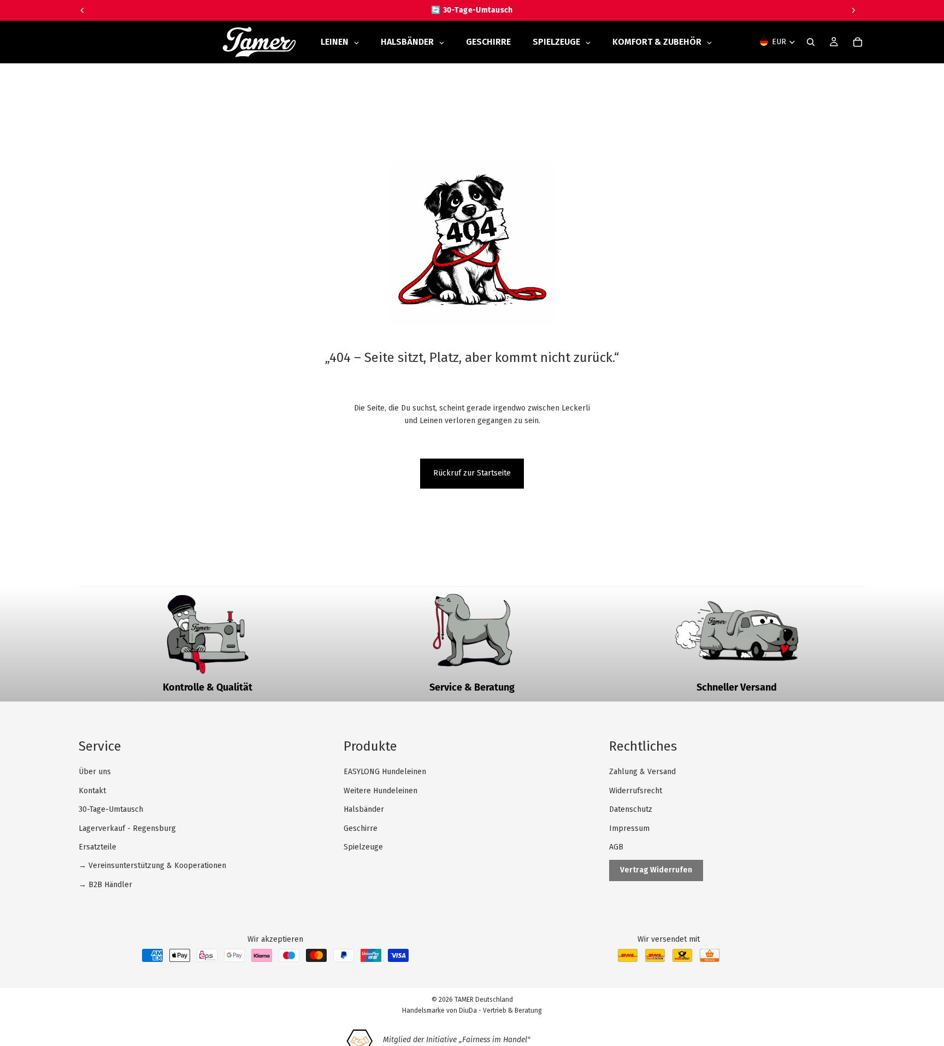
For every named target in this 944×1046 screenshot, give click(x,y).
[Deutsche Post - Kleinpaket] (682, 959)
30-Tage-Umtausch (111, 809)
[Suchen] (811, 42)
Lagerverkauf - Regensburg (127, 828)
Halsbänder (364, 809)
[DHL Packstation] (655, 959)
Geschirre (360, 828)
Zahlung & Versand (642, 771)
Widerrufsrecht (635, 790)
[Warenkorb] (858, 42)
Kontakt (92, 790)
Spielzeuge (363, 847)
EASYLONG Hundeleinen (385, 771)
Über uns (95, 771)
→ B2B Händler (105, 884)
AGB (616, 847)
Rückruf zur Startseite (472, 473)
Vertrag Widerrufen (656, 870)
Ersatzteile (97, 847)
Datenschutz (630, 809)
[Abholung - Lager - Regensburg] (709, 959)
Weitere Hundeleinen (380, 790)
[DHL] (627, 959)
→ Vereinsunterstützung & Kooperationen (152, 865)
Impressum (629, 828)
